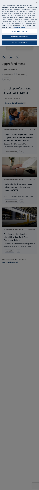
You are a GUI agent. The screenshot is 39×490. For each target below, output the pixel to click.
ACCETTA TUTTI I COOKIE (19, 42)
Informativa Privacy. (19, 27)
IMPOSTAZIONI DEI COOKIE (19, 31)
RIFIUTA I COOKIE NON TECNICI (19, 37)
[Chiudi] (36, 3)
